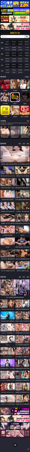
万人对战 (20, 41)
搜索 (27, 36)
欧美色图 (20, 58)
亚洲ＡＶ (7, 47)
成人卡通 (20, 53)
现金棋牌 (20, 44)
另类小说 (14, 66)
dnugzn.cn (15, 33)
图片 (2, 59)
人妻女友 (20, 64)
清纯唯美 (14, 61)
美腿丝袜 (7, 61)
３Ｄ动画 (27, 47)
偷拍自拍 (14, 53)
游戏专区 (27, 41)
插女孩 (7, 70)
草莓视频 (20, 70)
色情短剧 (20, 72)
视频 (2, 48)
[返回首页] (28, 449)
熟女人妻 (7, 49)
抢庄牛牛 (27, 44)
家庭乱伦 (14, 64)
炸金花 (13, 44)
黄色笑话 (20, 66)
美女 (20, 143)
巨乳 (24, 143)
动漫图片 (27, 58)
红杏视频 (7, 72)
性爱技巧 (27, 66)
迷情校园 (7, 66)
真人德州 (14, 41)
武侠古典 (27, 64)
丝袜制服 (14, 49)
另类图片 (27, 61)
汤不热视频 (26, 70)
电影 (2, 54)
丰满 (20, 277)
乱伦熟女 (20, 55)
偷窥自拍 (7, 58)
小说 (2, 65)
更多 (28, 143)
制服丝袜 (7, 55)
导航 (2, 71)
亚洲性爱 (7, 53)
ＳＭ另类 (27, 49)
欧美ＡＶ (20, 47)
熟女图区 (20, 61)
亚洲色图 (14, 58)
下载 (28, 121)
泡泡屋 (13, 72)
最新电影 (3, 277)
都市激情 (7, 64)
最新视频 (3, 143)
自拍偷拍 (14, 47)
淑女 (24, 277)
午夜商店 (14, 70)
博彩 (2, 43)
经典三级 (14, 55)
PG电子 (7, 41)
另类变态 (27, 55)
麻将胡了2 (7, 44)
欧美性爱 (27, 53)
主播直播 (20, 49)
